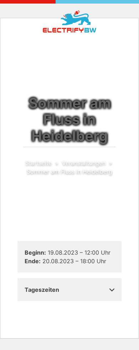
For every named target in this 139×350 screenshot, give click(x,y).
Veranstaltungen (83, 162)
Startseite (38, 162)
